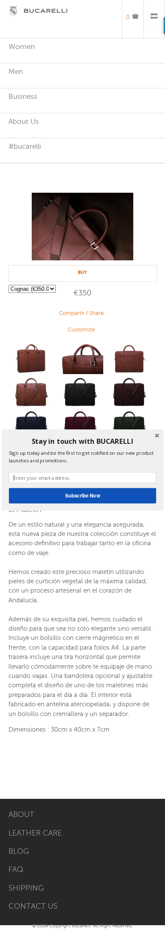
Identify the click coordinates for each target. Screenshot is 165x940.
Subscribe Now (82, 495)
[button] (82, 441)
